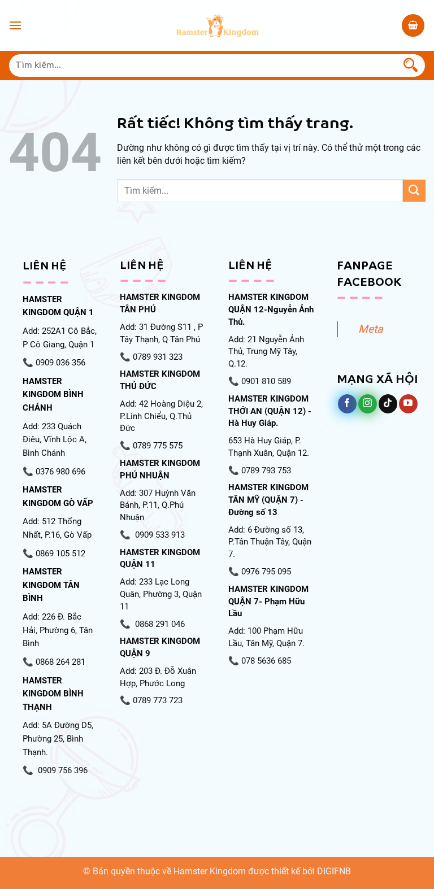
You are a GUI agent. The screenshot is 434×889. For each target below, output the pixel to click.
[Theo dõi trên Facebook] (347, 403)
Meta (370, 329)
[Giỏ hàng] (413, 25)
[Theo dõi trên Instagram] (367, 403)
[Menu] (15, 25)
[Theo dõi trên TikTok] (388, 403)
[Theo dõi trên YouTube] (408, 403)
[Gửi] (411, 65)
